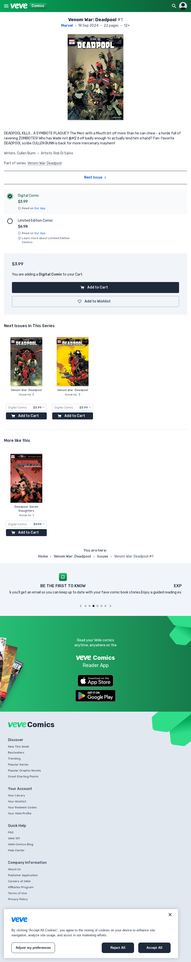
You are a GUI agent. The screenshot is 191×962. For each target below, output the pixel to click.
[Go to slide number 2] (90, 606)
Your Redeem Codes (22, 807)
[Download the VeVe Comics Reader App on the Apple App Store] (95, 681)
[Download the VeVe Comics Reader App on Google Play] (95, 696)
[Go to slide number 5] (101, 606)
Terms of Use (17, 893)
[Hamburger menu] (6, 6)
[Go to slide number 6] (105, 606)
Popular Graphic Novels (24, 770)
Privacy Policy (18, 899)
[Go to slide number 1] (86, 606)
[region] (91, 933)
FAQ (10, 832)
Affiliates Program (21, 887)
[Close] (170, 914)
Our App (40, 208)
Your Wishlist (17, 801)
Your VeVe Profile (19, 813)
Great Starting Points (23, 776)
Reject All (117, 948)
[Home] (19, 5)
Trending (14, 758)
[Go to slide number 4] (97, 606)
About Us (14, 869)
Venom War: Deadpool (44, 163)
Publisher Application (23, 875)
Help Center (16, 850)
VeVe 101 (14, 838)
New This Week (18, 746)
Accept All (154, 948)
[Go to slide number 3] (94, 606)
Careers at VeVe (19, 881)
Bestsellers (16, 752)
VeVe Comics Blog (20, 844)
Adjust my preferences (33, 948)
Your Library (16, 795)
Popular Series (18, 764)
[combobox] (26, 407)
